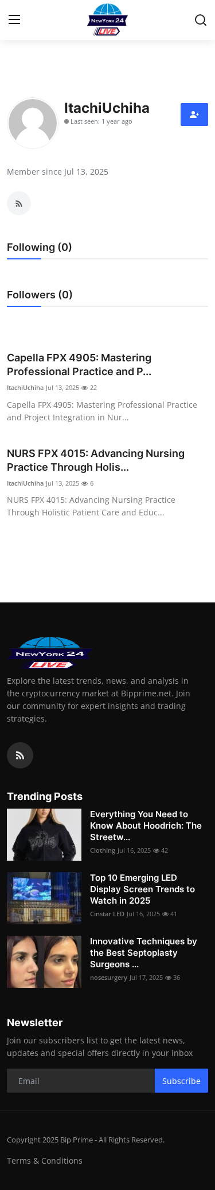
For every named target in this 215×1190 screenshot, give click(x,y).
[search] (200, 20)
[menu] (14, 20)
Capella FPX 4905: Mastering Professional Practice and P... (79, 364)
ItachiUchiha (25, 387)
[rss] (20, 755)
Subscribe (181, 1080)
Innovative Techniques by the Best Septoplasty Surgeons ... (143, 953)
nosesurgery (108, 977)
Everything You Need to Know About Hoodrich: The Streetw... (146, 825)
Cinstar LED (107, 913)
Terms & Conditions (45, 1160)
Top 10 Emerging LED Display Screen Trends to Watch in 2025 (142, 889)
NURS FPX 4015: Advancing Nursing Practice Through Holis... (96, 460)
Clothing (102, 850)
